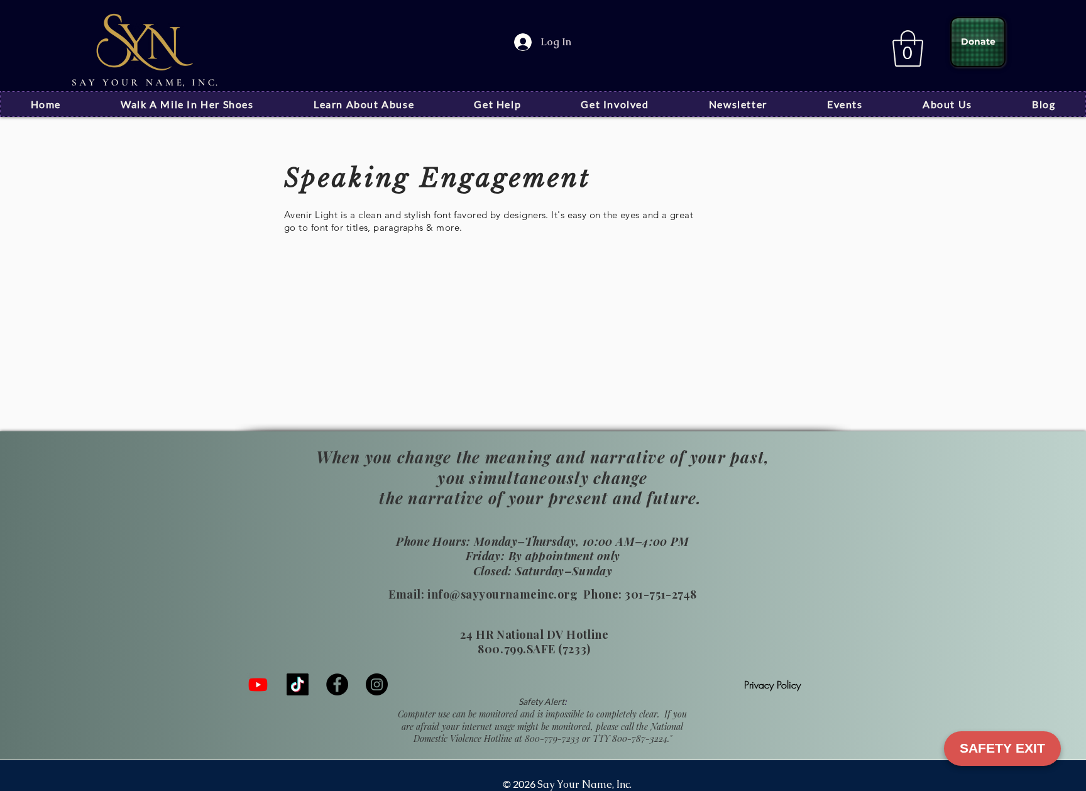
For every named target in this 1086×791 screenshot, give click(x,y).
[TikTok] (298, 684)
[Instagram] (377, 684)
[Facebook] (337, 684)
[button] (907, 48)
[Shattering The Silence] (258, 684)
